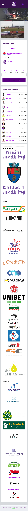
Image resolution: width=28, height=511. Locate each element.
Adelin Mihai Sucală (10, 140)
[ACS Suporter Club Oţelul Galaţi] (4, 53)
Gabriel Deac (8, 136)
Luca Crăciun (8, 115)
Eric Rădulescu (9, 128)
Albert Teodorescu (9, 119)
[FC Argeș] (4, 62)
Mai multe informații (14, 80)
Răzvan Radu (8, 94)
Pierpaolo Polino (9, 107)
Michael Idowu (9, 111)
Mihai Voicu (8, 123)
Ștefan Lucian (8, 98)
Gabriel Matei (8, 132)
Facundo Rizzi (9, 102)
